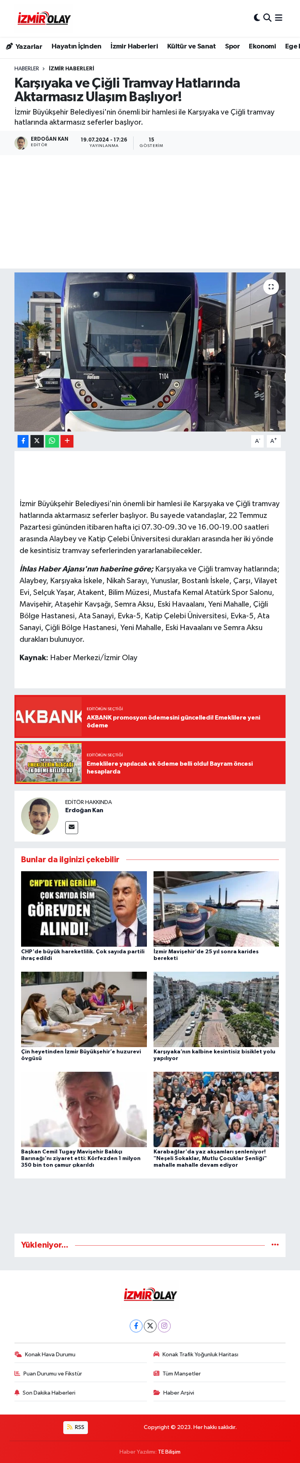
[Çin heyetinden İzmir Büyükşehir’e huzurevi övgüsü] (84, 1009)
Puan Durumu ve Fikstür (52, 1374)
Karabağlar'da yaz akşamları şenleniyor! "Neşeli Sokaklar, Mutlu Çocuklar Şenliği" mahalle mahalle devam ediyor (210, 1158)
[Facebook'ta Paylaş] (23, 441)
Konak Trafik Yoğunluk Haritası (200, 1354)
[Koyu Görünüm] (257, 18)
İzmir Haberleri (134, 46)
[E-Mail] (71, 827)
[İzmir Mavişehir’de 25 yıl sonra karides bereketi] (216, 909)
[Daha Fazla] (67, 441)
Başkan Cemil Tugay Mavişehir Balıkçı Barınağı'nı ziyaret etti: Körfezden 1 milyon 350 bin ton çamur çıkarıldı (81, 1158)
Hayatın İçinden (77, 46)
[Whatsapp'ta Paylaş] (52, 441)
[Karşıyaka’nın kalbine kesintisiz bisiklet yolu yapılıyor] (216, 1009)
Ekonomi (262, 46)
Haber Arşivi (178, 1393)
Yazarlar (28, 46)
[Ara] (267, 18)
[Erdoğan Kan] (40, 816)
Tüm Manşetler (181, 1374)
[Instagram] (164, 1326)
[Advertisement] (150, 214)
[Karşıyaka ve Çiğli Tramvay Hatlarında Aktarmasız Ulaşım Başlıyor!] (150, 352)
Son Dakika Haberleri (49, 1393)
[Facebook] (136, 1326)
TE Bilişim (169, 1452)
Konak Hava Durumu (50, 1354)
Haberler (26, 69)
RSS (79, 1427)
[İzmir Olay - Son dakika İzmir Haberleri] (43, 18)
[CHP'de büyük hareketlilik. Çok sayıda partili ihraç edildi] (84, 909)
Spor (232, 46)
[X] (150, 1326)
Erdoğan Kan (84, 810)
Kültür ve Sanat (191, 46)
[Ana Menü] (278, 18)
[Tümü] (275, 1245)
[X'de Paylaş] (37, 441)
